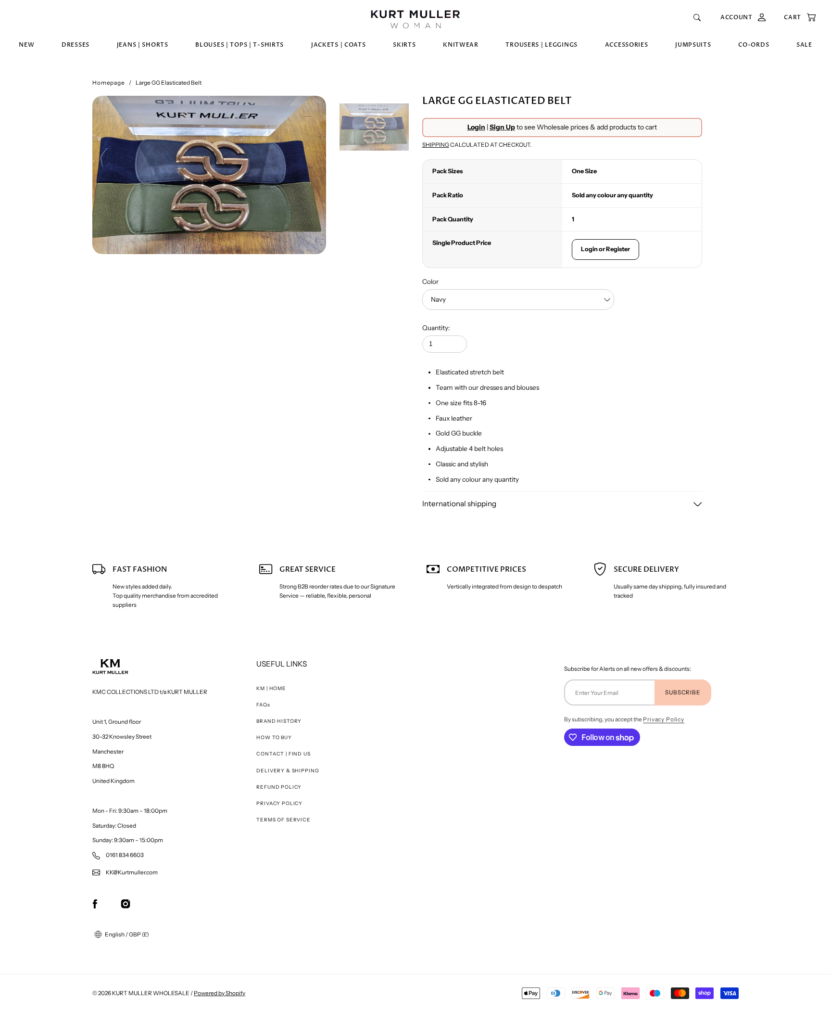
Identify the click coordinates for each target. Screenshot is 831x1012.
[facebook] (95, 903)
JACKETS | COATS (338, 45)
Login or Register (605, 249)
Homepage (108, 82)
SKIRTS (404, 45)
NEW (26, 45)
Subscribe (683, 692)
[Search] (697, 17)
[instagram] (125, 903)
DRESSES (75, 45)
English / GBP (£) (126, 934)
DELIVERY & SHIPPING (287, 771)
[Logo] (415, 17)
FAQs (263, 705)
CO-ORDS (753, 45)
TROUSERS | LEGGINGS (541, 45)
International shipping (459, 503)
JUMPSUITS (693, 45)
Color (430, 281)
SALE (804, 45)
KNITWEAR (460, 45)
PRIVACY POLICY (279, 803)
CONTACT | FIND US (283, 754)
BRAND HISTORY (279, 721)
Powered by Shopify (219, 993)
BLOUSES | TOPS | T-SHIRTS (239, 45)
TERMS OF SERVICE (283, 820)
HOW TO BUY (274, 737)
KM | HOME (271, 688)
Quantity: (436, 328)
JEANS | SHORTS (142, 45)
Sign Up (502, 127)
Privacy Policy (663, 719)
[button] (795, 17)
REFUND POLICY (279, 787)
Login (476, 127)
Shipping (435, 144)
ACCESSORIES (626, 45)
